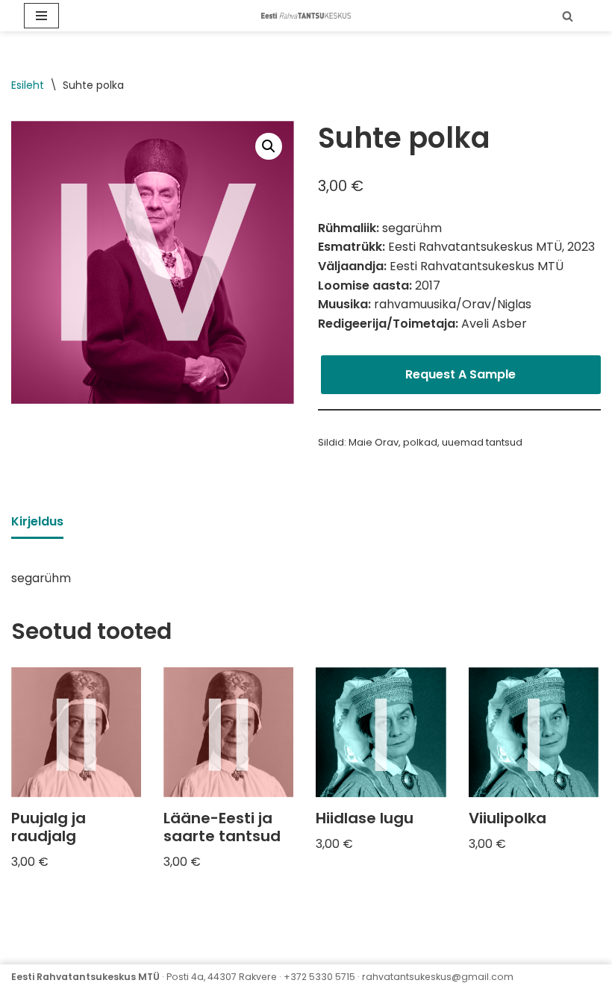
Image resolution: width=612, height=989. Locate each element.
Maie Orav (374, 442)
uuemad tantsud (482, 442)
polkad (420, 442)
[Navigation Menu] (41, 15)
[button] (268, 146)
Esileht (27, 85)
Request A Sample (460, 374)
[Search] (567, 16)
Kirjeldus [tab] (37, 521)
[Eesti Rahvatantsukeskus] (306, 15)
